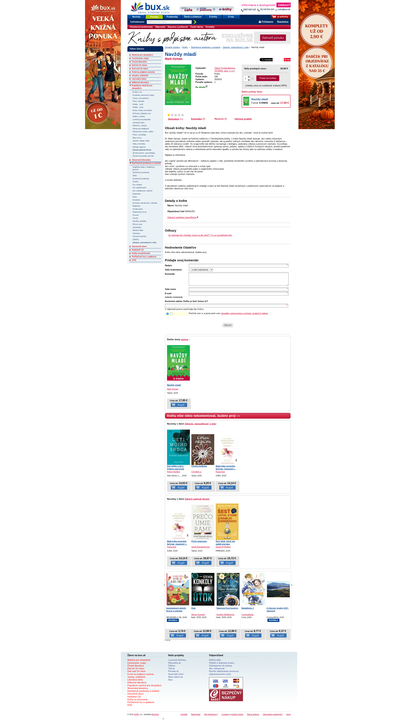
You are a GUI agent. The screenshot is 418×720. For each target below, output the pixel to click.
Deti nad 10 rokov (140, 68)
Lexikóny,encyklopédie (142, 119)
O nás (231, 17)
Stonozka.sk (174, 662)
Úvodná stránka (172, 47)
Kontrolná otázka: (174, 301)
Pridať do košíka (267, 78)
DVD (134, 260)
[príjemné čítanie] (179, 115)
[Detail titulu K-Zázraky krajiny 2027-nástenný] (253, 589)
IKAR (136, 714)
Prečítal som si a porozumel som (228, 313)
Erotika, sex (137, 92)
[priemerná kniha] (175, 115)
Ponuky (154, 17)
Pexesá (136, 215)
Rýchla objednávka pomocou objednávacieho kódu (224, 672)
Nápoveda (160, 27)
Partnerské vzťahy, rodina (143, 132)
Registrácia (282, 21)
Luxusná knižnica (177, 660)
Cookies (225, 714)
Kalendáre (137, 194)
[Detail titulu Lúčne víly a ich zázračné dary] (278, 589)
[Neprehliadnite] (266, 8)
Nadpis (168, 265)
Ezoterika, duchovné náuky (143, 95)
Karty (135, 197)
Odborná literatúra (140, 82)
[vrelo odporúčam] (182, 115)
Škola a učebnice (192, 17)
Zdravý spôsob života (197, 499)
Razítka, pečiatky (139, 221)
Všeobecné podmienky (141, 27)
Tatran (217, 68)
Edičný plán (215, 660)
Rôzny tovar (137, 224)
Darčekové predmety (141, 172)
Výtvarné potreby (139, 236)
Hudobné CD (138, 250)
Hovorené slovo (139, 246)
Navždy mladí (259, 99)
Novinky (136, 17)
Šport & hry (137, 138)
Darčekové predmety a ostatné (205, 47)
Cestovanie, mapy (140, 58)
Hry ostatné (137, 185)
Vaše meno (170, 289)
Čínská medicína (199, 466)
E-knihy (213, 17)
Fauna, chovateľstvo (141, 98)
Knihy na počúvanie (141, 253)
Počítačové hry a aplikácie (144, 257)
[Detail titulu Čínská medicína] (202, 449)
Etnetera (155, 714)
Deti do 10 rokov (139, 65)
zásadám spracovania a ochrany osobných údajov (244, 313)
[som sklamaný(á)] (168, 115)
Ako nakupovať (217, 668)
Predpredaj (172, 17)
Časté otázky (196, 27)
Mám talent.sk (175, 677)
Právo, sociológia (139, 135)
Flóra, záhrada (138, 101)
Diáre (135, 175)
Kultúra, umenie (139, 116)
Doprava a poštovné (178, 27)
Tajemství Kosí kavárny (202, 608)
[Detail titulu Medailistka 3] (228, 589)
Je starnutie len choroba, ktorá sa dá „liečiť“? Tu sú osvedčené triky (200, 235)
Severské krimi (175, 674)
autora (184, 339)
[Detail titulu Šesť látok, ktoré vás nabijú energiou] (227, 521)
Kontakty (210, 27)
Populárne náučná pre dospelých (144, 685)
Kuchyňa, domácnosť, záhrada (145, 203)
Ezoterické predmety (141, 179)
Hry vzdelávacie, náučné (142, 191)
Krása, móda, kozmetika (142, 110)
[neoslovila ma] (172, 115)
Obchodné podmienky (272, 714)
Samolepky (137, 227)
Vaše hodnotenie (173, 269)
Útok (168, 608)
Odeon (171, 665)
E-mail (168, 293)
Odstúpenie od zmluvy (220, 665)
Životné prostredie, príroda (143, 156)
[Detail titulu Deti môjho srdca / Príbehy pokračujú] (178, 447)
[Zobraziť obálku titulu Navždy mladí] (178, 85)
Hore (288, 714)
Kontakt (184, 714)
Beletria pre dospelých (142, 55)
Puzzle (135, 218)
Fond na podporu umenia (143, 72)
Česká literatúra (139, 62)
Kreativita (136, 200)
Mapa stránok (253, 714)
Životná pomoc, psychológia (144, 153)
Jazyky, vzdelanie (140, 75)
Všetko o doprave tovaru (221, 662)
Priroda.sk (173, 671)
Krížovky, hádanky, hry (142, 113)
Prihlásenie (267, 21)
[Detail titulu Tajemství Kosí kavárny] (203, 589)
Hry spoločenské (139, 188)
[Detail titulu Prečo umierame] (202, 522)
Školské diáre (138, 230)
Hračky (135, 182)
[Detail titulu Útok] (178, 589)
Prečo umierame (199, 541)
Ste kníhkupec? (211, 714)
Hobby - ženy (138, 107)
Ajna (170, 679)
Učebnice (136, 233)
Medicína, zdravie (140, 125)
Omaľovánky (138, 209)
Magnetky (136, 206)
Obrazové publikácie (141, 129)
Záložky (136, 239)
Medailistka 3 (222, 608)
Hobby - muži (138, 104)
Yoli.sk (171, 668)
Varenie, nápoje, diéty (141, 141)
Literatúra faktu (139, 79)
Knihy (185, 47)
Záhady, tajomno (139, 147)
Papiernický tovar (139, 212)
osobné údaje (237, 714)
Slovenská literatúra (141, 160)
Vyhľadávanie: (137, 22)
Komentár (170, 274)
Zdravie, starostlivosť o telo (236, 47)
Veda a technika (139, 144)
